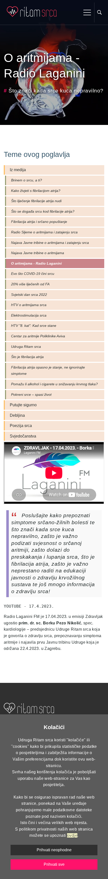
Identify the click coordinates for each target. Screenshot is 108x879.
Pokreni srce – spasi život (31, 395)
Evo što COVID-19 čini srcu (32, 274)
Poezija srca (21, 426)
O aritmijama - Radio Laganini (36, 263)
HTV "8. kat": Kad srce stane (33, 326)
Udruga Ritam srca (26, 347)
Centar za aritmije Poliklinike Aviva (38, 336)
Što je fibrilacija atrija (27, 357)
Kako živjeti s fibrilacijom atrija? (35, 191)
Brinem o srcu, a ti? (26, 180)
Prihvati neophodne (54, 850)
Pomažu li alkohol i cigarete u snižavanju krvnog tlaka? (54, 384)
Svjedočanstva (23, 436)
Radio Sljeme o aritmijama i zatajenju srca (44, 232)
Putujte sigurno (23, 405)
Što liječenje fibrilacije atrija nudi (36, 201)
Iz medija (18, 170)
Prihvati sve (54, 864)
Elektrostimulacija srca (28, 315)
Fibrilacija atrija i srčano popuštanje (39, 222)
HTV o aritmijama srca (28, 305)
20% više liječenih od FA (30, 284)
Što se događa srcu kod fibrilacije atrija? (42, 211)
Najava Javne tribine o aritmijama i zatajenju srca (50, 243)
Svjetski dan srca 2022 (29, 295)
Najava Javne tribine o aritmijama (37, 253)
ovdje (72, 835)
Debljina (17, 415)
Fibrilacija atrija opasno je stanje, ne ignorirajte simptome (48, 370)
